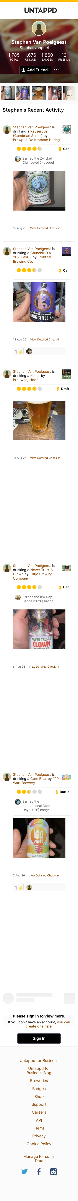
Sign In (39, 1038)
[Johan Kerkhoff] (29, 887)
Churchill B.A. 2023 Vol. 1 (32, 255)
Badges (39, 1088)
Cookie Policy (39, 1143)
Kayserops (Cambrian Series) (30, 133)
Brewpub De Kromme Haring (36, 140)
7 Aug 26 (19, 875)
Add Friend (37, 70)
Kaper (35, 375)
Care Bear (38, 778)
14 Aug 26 (19, 339)
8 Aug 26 (19, 666)
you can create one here (48, 1024)
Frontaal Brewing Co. (32, 259)
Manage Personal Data (39, 1158)
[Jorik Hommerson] (29, 351)
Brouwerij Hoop (26, 380)
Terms (39, 1128)
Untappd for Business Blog (39, 1070)
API (39, 1120)
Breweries (39, 1080)
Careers (39, 1112)
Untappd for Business (39, 1060)
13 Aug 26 (19, 457)
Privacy (39, 1136)
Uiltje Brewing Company (32, 576)
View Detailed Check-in (45, 228)
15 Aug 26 (19, 228)
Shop (39, 1096)
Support (39, 1104)
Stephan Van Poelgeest (32, 127)
